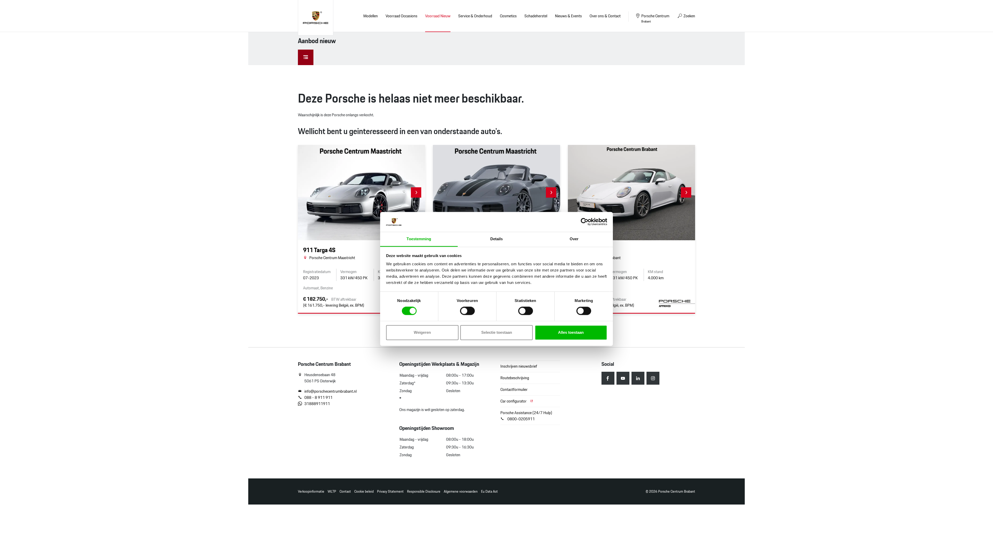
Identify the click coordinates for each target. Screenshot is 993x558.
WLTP (332, 491)
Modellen (370, 16)
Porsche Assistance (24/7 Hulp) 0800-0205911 (526, 415)
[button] (416, 192)
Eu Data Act (489, 491)
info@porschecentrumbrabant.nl (330, 391)
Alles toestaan (571, 332)
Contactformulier (514, 389)
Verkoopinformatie (311, 491)
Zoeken (689, 16)
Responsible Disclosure (423, 491)
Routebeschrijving (514, 378)
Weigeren (422, 332)
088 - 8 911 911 (318, 397)
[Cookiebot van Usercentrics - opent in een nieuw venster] (584, 222)
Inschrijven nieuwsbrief (518, 366)
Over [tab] (574, 239)
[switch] (467, 311)
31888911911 (317, 404)
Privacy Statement (390, 491)
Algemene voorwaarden (461, 491)
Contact (345, 491)
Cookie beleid (364, 491)
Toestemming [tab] (419, 239)
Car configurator (513, 401)
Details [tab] (496, 239)
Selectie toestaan (496, 332)
